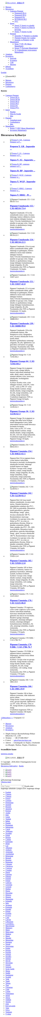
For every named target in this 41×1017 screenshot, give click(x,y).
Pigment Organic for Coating (25, 38)
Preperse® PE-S (20, 13)
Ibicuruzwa (9, 9)
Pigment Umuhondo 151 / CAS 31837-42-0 (22, 282)
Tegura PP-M (15, 100)
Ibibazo (8, 67)
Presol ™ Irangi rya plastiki (24, 25)
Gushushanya (10, 86)
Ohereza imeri (6, 782)
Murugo (8, 7)
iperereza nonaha (7, 754)
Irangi (12, 23)
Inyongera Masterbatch (18, 130)
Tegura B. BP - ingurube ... (22, 171)
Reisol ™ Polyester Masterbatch (26, 48)
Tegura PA (14, 106)
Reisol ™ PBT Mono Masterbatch (22, 128)
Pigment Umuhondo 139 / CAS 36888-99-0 (22, 324)
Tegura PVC (14, 108)
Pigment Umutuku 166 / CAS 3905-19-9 (21, 687)
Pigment (13, 34)
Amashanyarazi (15, 120)
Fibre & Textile (15, 114)
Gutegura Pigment (16, 11)
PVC (16, 21)
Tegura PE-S (14, 97)
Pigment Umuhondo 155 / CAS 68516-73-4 (22, 207)
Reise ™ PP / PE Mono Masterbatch (23, 45)
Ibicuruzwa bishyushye (9, 766)
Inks (11, 116)
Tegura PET (14, 104)
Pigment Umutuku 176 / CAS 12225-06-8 (21, 601)
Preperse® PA (20, 17)
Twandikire (9, 69)
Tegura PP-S (14, 102)
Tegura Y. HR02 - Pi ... (20, 195)
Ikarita (21, 766)
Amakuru (8, 54)
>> (12, 718)
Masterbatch (14, 42)
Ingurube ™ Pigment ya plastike (26, 36)
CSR (12, 62)
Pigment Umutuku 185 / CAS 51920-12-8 (21, 561)
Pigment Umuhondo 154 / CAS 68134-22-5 (22, 240)
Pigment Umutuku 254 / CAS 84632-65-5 (21, 452)
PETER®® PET (21, 19)
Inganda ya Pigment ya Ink (24, 40)
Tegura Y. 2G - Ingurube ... (22, 160)
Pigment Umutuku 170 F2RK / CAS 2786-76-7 (21, 645)
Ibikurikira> (7, 718)
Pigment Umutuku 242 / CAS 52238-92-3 (21, 494)
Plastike (13, 112)
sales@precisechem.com (22, 740)
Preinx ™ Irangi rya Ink (23, 32)
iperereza (13, 229)
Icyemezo (13, 60)
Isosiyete (13, 58)
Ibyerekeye (9, 56)
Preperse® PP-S (20, 15)
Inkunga (13, 64)
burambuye (21, 229)
